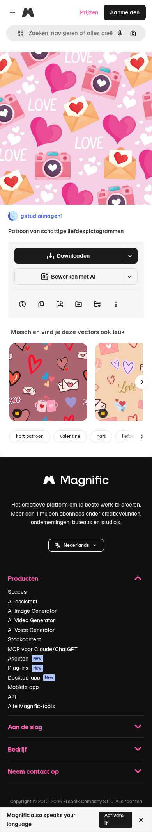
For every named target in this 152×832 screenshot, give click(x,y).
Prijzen (89, 12)
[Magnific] (76, 482)
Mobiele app (23, 687)
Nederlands (76, 545)
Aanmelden (125, 12)
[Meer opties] (116, 304)
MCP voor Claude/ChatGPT (43, 649)
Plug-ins (25, 667)
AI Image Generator (32, 610)
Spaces (17, 591)
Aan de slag (25, 727)
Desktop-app (30, 677)
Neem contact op (33, 771)
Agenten (25, 658)
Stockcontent (24, 639)
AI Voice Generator (31, 630)
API (12, 696)
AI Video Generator (31, 620)
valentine (70, 436)
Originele (51, 67)
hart (101, 436)
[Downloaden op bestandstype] (130, 256)
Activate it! (114, 819)
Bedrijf (17, 749)
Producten (23, 578)
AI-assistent (22, 601)
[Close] (141, 820)
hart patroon (30, 436)
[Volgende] (142, 382)
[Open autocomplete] (17, 33)
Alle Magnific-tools (31, 706)
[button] (76, 545)
